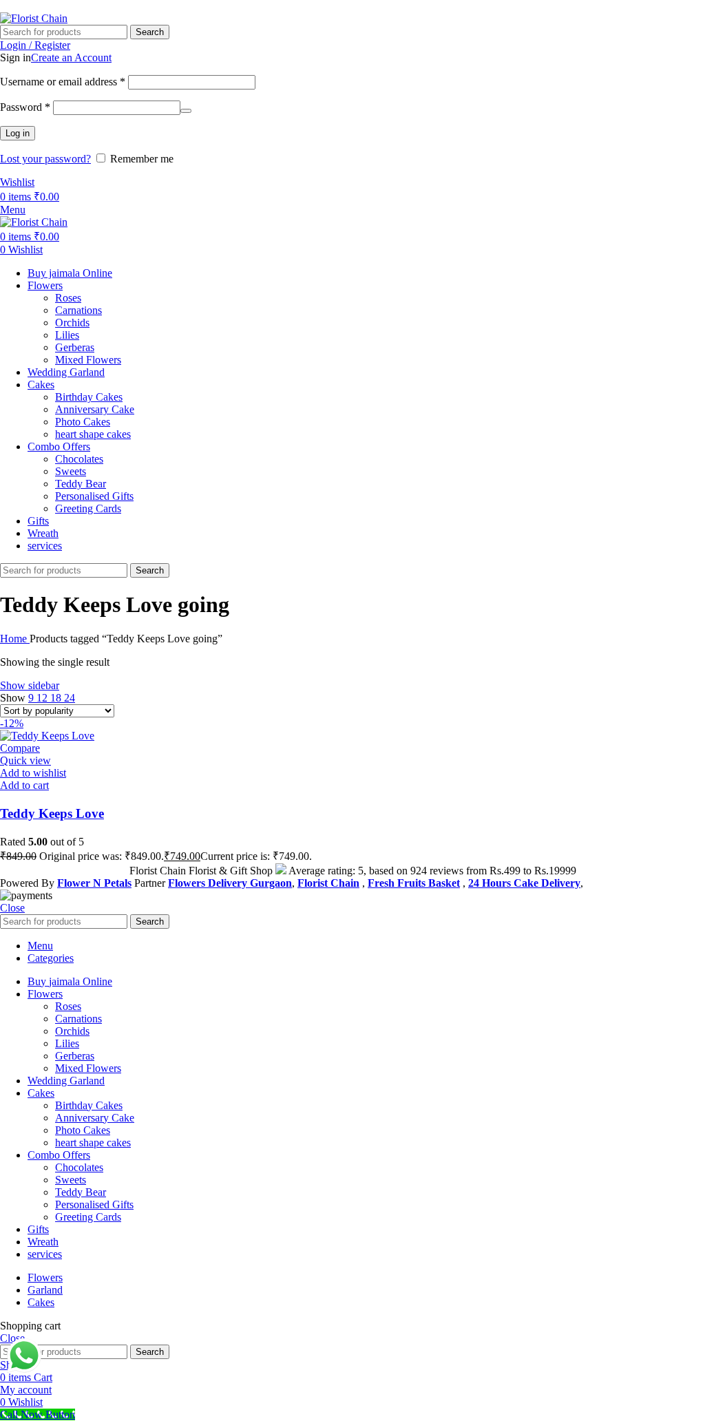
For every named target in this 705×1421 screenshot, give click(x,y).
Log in (18, 133)
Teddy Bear (80, 484)
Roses (68, 298)
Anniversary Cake (94, 409)
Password (25, 107)
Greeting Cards (88, 508)
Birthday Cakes (89, 397)
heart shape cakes (93, 434)
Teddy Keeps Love (52, 813)
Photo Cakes (82, 422)
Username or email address (62, 81)
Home (15, 638)
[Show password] (185, 111)
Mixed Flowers (88, 360)
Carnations (78, 310)
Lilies (67, 335)
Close (12, 908)
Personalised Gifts (94, 496)
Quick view (25, 760)
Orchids (72, 322)
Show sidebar (29, 685)
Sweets (70, 471)
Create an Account (71, 57)
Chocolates (79, 459)
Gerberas (74, 347)
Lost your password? (45, 159)
